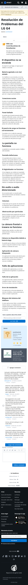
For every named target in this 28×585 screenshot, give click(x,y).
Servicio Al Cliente (6, 497)
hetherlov (7, 425)
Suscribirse (14, 540)
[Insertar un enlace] (12, 450)
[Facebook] (6, 556)
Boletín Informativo (6, 505)
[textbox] (14, 457)
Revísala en (8, 14)
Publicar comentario (19, 465)
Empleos (3, 502)
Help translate (12, 551)
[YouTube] (16, 556)
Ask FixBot (12, 321)
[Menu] (2, 2)
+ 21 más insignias (17, 345)
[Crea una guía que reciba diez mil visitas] (20, 343)
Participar (17, 500)
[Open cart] (22, 2)
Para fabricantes (19, 509)
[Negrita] (4, 450)
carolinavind (9, 31)
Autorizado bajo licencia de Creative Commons (12, 578)
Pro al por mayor (19, 502)
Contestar (8, 382)
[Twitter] (9, 556)
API (2, 507)
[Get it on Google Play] (21, 522)
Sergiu (7, 394)
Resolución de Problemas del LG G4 (11, 7)
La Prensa (17, 495)
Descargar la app (20, 514)
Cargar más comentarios (14, 445)
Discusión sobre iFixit (6, 500)
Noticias (17, 497)
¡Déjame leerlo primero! (9, 543)
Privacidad (4, 519)
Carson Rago (8, 437)
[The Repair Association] (14, 559)
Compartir (13, 382)
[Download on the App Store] (20, 517)
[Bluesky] (22, 556)
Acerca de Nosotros (6, 495)
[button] (18, 2)
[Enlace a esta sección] (1, 60)
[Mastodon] (19, 556)
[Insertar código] (10, 450)
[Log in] (25, 2)
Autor (6, 328)
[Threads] (25, 556)
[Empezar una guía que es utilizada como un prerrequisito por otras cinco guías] (17, 343)
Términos (3, 521)
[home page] (7, 3)
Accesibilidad (4, 516)
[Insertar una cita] (15, 450)
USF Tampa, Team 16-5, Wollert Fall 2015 (18, 352)
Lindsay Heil (8, 417)
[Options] (2, 7)
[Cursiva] (7, 450)
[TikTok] (3, 556)
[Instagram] (13, 556)
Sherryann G (8, 381)
